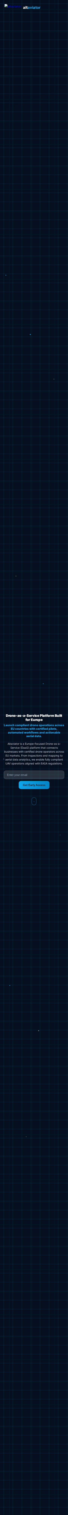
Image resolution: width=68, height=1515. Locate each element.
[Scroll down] (34, 801)
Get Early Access (34, 785)
